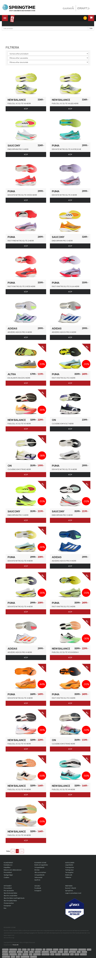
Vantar (13, 956)
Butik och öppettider (41, 865)
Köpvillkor (7, 867)
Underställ (83, 954)
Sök (91, 28)
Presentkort (8, 872)
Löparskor (20, 952)
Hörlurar (55, 949)
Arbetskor (5, 949)
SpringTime (69, 890)
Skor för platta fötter (10, 900)
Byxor (32, 949)
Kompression (73, 949)
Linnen (89, 949)
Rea (5, 908)
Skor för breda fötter (10, 893)
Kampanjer (7, 906)
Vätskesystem (25, 956)
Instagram (37, 890)
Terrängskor (69, 872)
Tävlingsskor (69, 870)
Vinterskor (33, 956)
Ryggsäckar (72, 952)
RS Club (36, 870)
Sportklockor (13, 954)
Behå (19, 949)
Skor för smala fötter (10, 895)
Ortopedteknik (39, 867)
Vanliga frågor (8, 875)
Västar (18, 956)
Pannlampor (45, 952)
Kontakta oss (8, 865)
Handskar (49, 949)
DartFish (37, 880)
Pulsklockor (53, 952)
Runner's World (70, 888)
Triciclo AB (15, 944)
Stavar (19, 954)
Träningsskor (69, 867)
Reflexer (60, 952)
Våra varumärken (40, 872)
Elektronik (68, 875)
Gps (44, 949)
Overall (31, 952)
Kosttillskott (82, 949)
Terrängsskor (45, 954)
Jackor (61, 949)
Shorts (78, 952)
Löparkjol (5, 952)
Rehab (66, 952)
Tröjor (72, 954)
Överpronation (9, 903)
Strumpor (25, 954)
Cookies (6, 877)
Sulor (30, 954)
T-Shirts (77, 954)
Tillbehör (68, 877)
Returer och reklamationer (13, 870)
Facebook (37, 888)
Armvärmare (13, 949)
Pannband (37, 952)
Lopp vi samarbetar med (73, 893)
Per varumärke (9, 890)
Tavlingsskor (36, 954)
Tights (52, 954)
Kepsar (66, 949)
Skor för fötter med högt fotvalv (14, 898)
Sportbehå (5, 954)
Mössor (26, 952)
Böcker (24, 949)
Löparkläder (69, 865)
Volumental (38, 877)
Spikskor (84, 952)
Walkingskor (6, 956)
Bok (29, 949)
